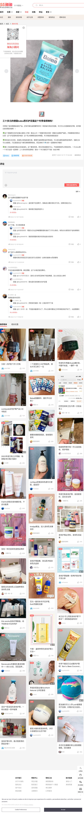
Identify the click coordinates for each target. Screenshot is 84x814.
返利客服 (34, 788)
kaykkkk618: (17, 200)
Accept (63, 810)
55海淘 (6, 5)
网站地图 (18, 791)
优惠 (8, 12)
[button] (18, 5)
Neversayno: (17, 206)
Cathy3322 (11, 249)
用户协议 (18, 788)
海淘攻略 (19, 17)
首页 (1, 24)
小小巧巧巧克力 (12, 267)
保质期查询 (49, 781)
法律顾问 (34, 791)
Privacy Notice (28, 805)
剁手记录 (30, 17)
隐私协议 (18, 784)
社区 (1, 17)
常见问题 (34, 781)
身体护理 (16, 155)
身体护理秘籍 (28, 155)
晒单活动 (63, 17)
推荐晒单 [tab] (3, 324)
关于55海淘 (19, 781)
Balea (7, 155)
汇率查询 (49, 791)
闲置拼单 (41, 17)
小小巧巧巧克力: (18, 279)
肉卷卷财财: (16, 234)
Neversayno (12, 195)
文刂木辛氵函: (17, 300)
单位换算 (49, 788)
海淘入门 (69, 781)
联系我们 (34, 784)
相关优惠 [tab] (14, 324)
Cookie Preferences (21, 810)
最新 (9, 17)
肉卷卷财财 (11, 222)
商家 (17, 12)
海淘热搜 (69, 784)
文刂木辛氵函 (12, 295)
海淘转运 (52, 17)
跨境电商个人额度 (52, 784)
